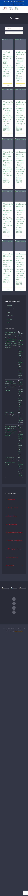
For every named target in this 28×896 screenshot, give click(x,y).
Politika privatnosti (18, 631)
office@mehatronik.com (20, 1)
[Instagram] (14, 612)
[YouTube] (14, 608)
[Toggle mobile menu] (25, 10)
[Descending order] (21, 28)
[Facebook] (14, 603)
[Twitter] (14, 599)
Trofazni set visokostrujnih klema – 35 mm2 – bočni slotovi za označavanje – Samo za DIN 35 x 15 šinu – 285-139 (8, 64)
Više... (8, 85)
